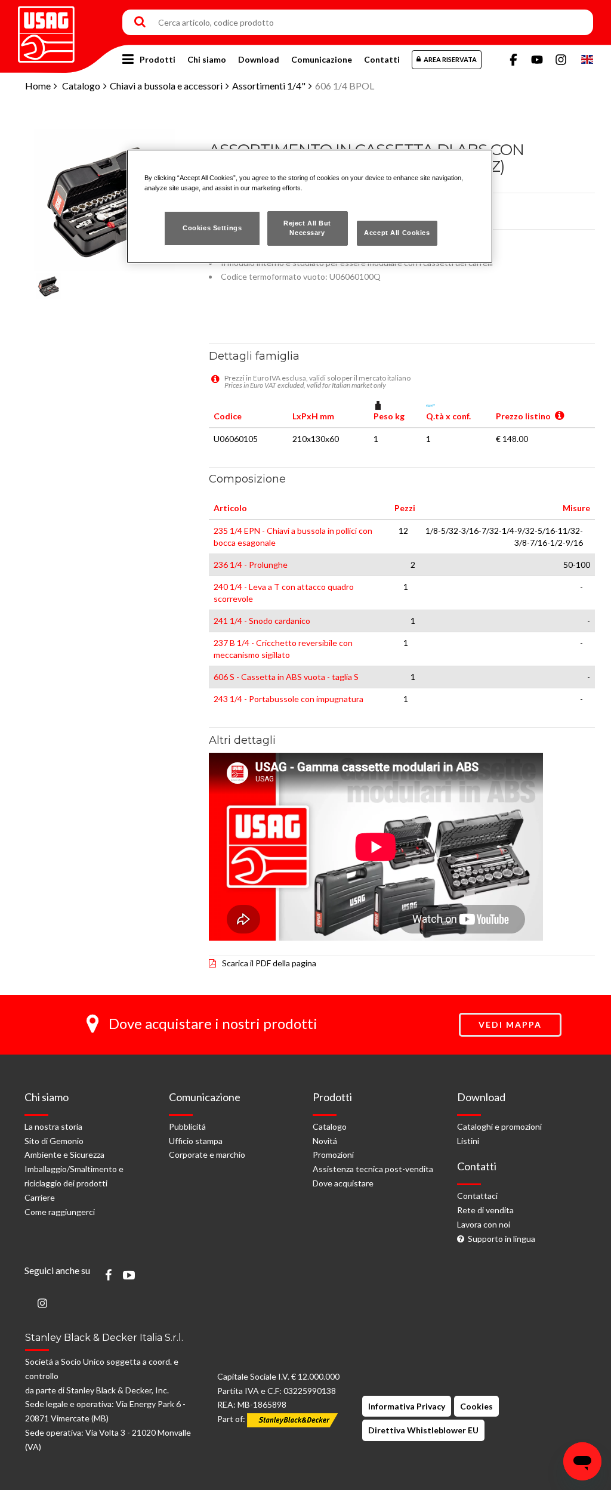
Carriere (39, 1197)
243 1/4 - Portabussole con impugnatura (288, 699)
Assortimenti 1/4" (269, 85)
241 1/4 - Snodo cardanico (262, 621)
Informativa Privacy (406, 1406)
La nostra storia (53, 1126)
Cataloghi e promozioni (499, 1126)
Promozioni (333, 1154)
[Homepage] (46, 30)
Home (38, 85)
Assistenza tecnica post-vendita (373, 1169)
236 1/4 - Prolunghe (251, 564)
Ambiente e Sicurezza (64, 1154)
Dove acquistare (343, 1183)
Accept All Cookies (397, 232)
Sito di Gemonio (54, 1141)
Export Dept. (587, 59)
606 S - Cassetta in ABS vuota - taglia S (286, 677)
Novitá (325, 1141)
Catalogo (81, 85)
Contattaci (477, 1196)
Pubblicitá (187, 1126)
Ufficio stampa (196, 1141)
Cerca (140, 23)
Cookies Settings (212, 227)
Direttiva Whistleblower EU (423, 1430)
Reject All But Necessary (307, 228)
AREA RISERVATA (450, 59)
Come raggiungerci (59, 1212)
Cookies (476, 1406)
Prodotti (157, 59)
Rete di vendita (485, 1210)
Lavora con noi (483, 1224)
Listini (468, 1141)
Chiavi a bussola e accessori (166, 85)
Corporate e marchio (207, 1154)
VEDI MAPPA (510, 1024)
